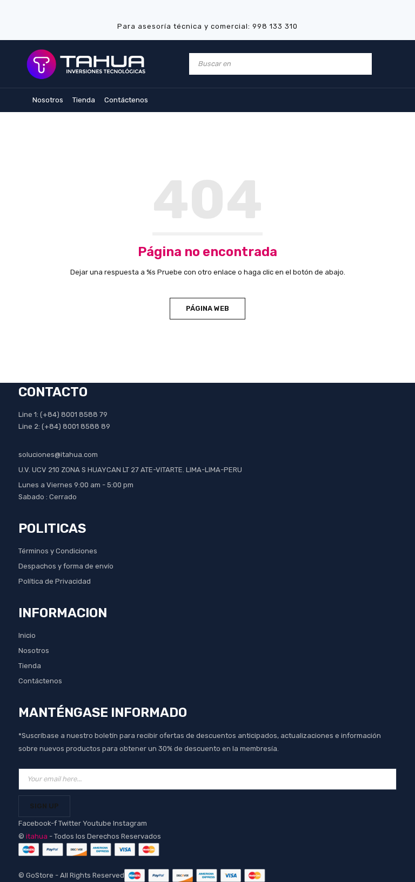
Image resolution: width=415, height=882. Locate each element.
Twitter (70, 823)
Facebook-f (38, 823)
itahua (37, 836)
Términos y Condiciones (57, 551)
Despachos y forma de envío (65, 566)
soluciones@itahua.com (58, 454)
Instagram (130, 823)
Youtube (98, 823)
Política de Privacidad (54, 581)
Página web (207, 308)
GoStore (39, 875)
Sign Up (44, 806)
